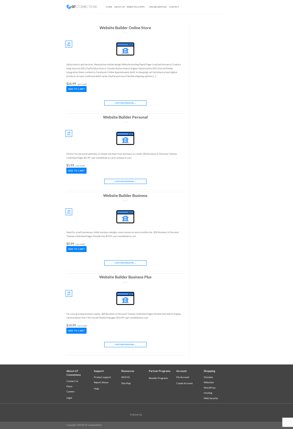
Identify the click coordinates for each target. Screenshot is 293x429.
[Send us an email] (155, 414)
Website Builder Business (125, 195)
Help (96, 388)
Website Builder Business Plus (125, 277)
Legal (69, 397)
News (69, 386)
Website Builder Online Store (125, 27)
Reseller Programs (158, 378)
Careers (70, 391)
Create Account (184, 383)
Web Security (211, 398)
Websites (209, 382)
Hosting (208, 392)
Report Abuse (101, 382)
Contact (174, 7)
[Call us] (160, 414)
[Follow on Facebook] (145, 414)
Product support (102, 377)
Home (109, 7)
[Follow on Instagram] (150, 414)
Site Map (126, 383)
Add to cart (76, 89)
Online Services (158, 7)
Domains (208, 377)
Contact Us (72, 381)
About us (119, 7)
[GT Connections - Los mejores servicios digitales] (81, 7)
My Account (182, 377)
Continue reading (125, 103)
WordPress (210, 387)
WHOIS (125, 377)
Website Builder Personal (125, 117)
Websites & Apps (136, 7)
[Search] (102, 7)
